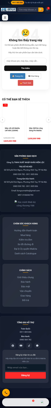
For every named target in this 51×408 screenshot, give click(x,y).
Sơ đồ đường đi (25, 244)
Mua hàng (26, 235)
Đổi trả (25, 300)
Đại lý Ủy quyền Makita (25, 248)
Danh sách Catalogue (25, 253)
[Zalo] (37, 346)
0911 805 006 (17, 3)
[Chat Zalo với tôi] (42, 402)
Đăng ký (25, 375)
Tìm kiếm (25, 68)
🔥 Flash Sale (25, 83)
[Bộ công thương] (25, 203)
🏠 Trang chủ (17, 76)
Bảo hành (25, 281)
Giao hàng (25, 295)
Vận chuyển (25, 291)
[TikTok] (29, 346)
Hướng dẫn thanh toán (25, 230)
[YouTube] (21, 346)
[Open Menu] (5, 18)
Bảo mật (25, 286)
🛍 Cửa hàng (33, 76)
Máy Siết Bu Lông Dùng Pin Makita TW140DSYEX (36, 129)
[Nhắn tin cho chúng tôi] (19, 402)
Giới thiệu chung (25, 277)
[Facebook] (13, 346)
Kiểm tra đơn (25, 239)
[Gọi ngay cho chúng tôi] (6, 392)
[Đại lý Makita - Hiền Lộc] (8, 9)
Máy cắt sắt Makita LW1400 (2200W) (12, 129)
